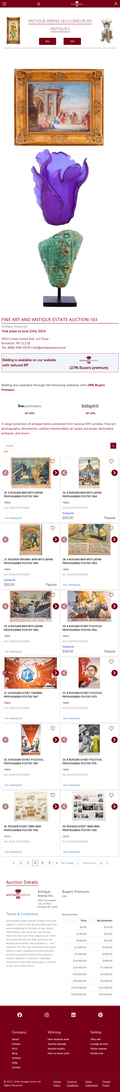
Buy (47, 41)
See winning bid (13, 518)
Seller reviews (98, 1048)
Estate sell (96, 1053)
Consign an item (99, 1044)
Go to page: (67, 863)
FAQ (14, 1048)
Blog (14, 1053)
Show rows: (89, 863)
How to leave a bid (58, 1053)
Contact (16, 1067)
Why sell (95, 1039)
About (15, 1039)
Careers (16, 1044)
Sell (72, 41)
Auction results (56, 1048)
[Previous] (5, 473)
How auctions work (58, 1039)
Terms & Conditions (22, 913)
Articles (16, 1058)
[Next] (56, 473)
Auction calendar (57, 1044)
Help (15, 1062)
